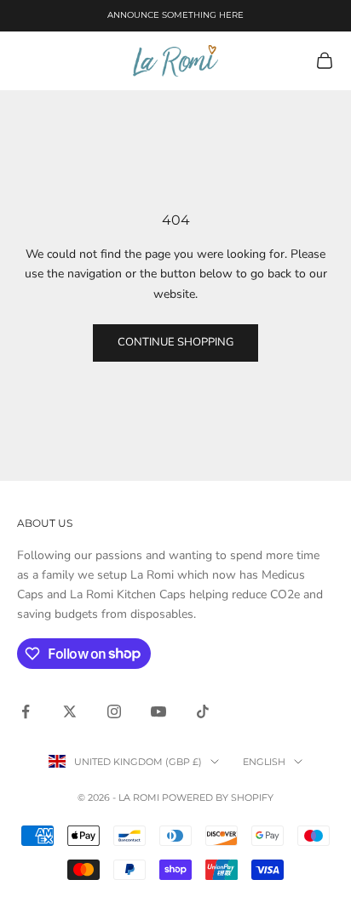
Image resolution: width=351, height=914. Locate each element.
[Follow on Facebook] (25, 711)
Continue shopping (175, 342)
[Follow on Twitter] (69, 711)
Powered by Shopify (217, 797)
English (264, 762)
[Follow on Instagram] (114, 711)
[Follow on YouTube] (158, 711)
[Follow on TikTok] (202, 711)
